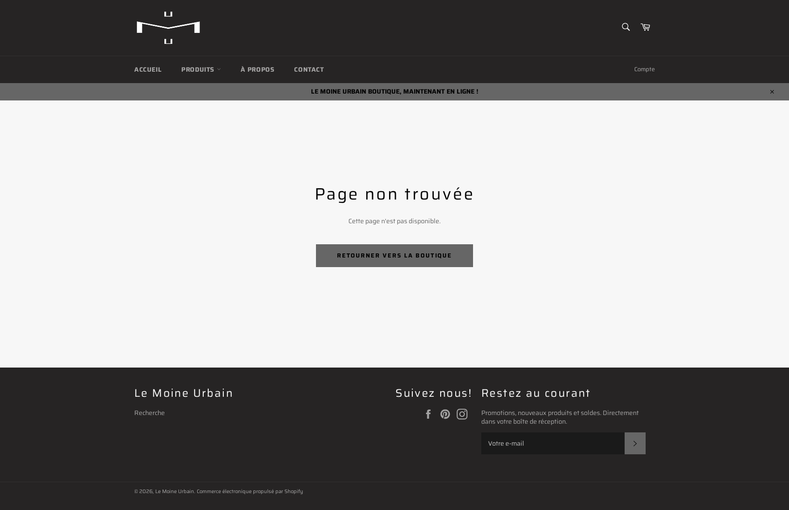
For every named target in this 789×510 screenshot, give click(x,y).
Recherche (149, 413)
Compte (644, 69)
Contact (309, 69)
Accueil (148, 69)
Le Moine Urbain (174, 491)
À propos (258, 69)
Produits (198, 69)
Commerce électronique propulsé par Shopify (250, 491)
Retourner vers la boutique (394, 255)
